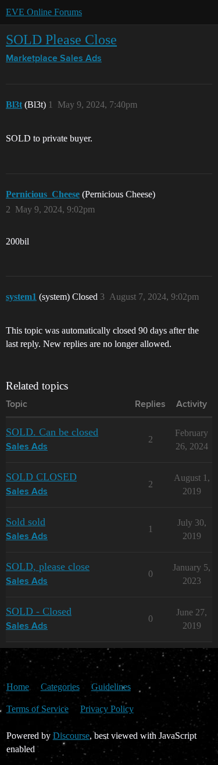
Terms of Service (37, 709)
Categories (60, 687)
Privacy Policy (107, 709)
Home (17, 687)
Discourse (71, 736)
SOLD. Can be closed (52, 432)
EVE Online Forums (44, 12)
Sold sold (25, 521)
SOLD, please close (48, 566)
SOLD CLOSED (41, 477)
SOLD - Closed (39, 611)
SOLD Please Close (61, 39)
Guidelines (111, 687)
